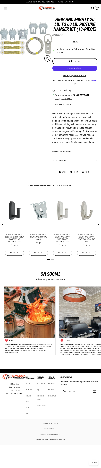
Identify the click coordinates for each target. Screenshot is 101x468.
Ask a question (59, 160)
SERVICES (29, 396)
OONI (27, 402)
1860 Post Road (14, 384)
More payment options (74, 75)
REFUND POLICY (41, 405)
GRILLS (28, 384)
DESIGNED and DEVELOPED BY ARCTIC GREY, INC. (50, 440)
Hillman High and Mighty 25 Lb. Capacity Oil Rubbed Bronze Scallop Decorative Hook (14, 238)
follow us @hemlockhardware (50, 279)
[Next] (98, 223)
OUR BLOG (51, 390)
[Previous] (2, 223)
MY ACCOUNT (41, 384)
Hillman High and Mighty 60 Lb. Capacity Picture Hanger (38, 237)
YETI (27, 414)
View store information (63, 104)
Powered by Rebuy (50, 262)
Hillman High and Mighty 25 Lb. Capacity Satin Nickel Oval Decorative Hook (86, 238)
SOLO (27, 408)
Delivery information (61, 151)
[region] (73, 96)
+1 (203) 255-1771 (14, 390)
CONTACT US (52, 396)
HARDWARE (29, 390)
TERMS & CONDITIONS (49, 423)
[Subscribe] (94, 391)
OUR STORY (51, 384)
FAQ (38, 390)
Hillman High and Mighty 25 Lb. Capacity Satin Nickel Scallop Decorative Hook (62, 238)
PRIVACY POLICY (49, 428)
